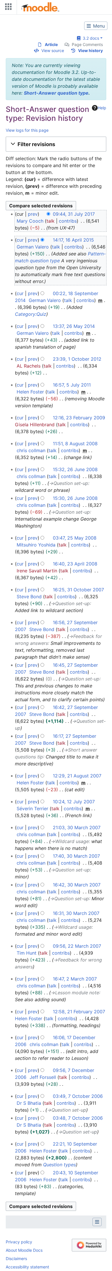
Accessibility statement (27, 1266)
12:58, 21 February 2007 (79, 1011)
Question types (59, 1164)
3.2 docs (89, 38)
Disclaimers (16, 1258)
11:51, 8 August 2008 (75, 443)
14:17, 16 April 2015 (73, 240)
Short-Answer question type (56, 93)
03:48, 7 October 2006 (78, 1118)
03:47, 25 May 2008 (74, 538)
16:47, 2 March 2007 (75, 979)
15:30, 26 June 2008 (75, 498)
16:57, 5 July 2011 (72, 385)
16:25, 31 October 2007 (78, 590)
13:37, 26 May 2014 (74, 326)
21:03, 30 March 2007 (77, 827)
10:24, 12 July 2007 (74, 801)
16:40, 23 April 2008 (75, 564)
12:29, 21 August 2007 (77, 776)
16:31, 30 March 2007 (76, 913)
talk (51, 221)
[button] (56, 144)
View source (52, 50)
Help (102, 107)
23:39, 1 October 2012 (77, 359)
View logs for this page (27, 130)
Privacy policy (19, 1241)
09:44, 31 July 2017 (74, 214)
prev (33, 214)
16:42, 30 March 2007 (77, 885)
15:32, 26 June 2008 (75, 469)
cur (20, 240)
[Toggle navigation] (7, 8)
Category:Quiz (30, 314)
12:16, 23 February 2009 (79, 418)
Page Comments (87, 44)
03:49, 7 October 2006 (78, 1096)
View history (90, 50)
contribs (68, 221)
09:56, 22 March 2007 (77, 946)
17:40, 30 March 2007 (76, 856)
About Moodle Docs (24, 1250)
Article (51, 44)
